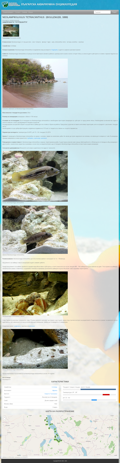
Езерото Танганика (51, 394)
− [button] (4, 419)
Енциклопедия (8, 12)
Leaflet (115, 455)
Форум (30, 12)
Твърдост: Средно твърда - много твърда (76, 387)
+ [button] (4, 417)
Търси (114, 12)
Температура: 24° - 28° (70, 392)
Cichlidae (54, 387)
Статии (17, 12)
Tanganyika (54, 50)
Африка (54, 390)
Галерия (24, 12)
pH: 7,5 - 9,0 (66, 398)
